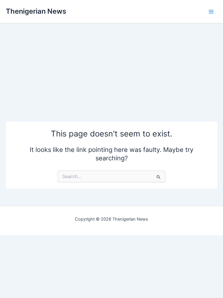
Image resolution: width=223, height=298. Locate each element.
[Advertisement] (111, 64)
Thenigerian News (36, 11)
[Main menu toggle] (211, 12)
